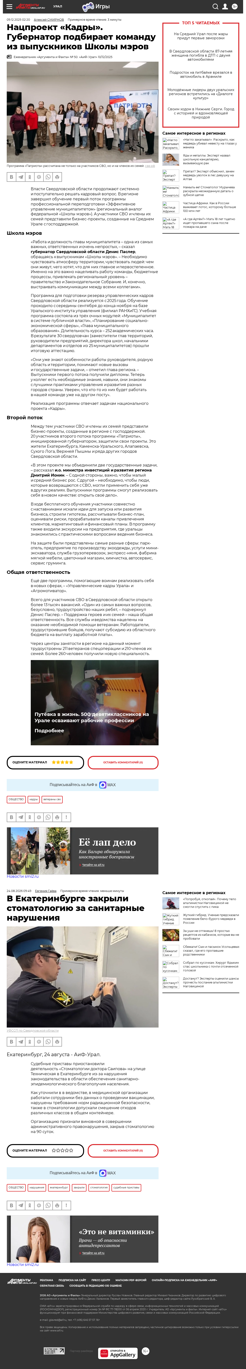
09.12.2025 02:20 (18, 19)
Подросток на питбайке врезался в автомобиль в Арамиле (201, 75)
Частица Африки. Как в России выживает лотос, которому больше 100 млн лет (209, 207)
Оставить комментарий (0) (123, 762)
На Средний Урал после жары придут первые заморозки (201, 36)
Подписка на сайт (72, 1280)
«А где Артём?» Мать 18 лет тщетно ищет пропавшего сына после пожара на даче (209, 223)
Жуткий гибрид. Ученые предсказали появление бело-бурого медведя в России (211, 918)
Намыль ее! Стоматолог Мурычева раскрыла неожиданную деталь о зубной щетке (209, 191)
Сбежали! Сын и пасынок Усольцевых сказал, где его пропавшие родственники (211, 950)
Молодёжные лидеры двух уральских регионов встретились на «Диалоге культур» (200, 94)
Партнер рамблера (81, 1350)
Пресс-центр (101, 1280)
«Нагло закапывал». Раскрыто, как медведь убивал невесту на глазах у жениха (210, 143)
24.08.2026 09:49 (19, 891)
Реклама (46, 1280)
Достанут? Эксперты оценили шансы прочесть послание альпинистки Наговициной (211, 982)
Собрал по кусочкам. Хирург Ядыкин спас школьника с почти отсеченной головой (211, 966)
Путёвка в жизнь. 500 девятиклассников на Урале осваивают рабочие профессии (92, 717)
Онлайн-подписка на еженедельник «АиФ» (184, 1280)
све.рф (150, 166)
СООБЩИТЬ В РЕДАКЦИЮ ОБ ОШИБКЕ (95, 1285)
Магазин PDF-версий (131, 1280)
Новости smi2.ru (23, 876)
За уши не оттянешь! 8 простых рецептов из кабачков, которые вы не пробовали (211, 934)
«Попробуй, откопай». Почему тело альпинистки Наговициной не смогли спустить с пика (209, 903)
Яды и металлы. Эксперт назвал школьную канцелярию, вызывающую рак (206, 159)
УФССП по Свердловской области (33, 1030)
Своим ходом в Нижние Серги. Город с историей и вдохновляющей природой (201, 113)
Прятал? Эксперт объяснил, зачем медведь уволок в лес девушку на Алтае (208, 175)
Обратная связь (52, 1285)
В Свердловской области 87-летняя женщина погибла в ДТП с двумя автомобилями (200, 55)
